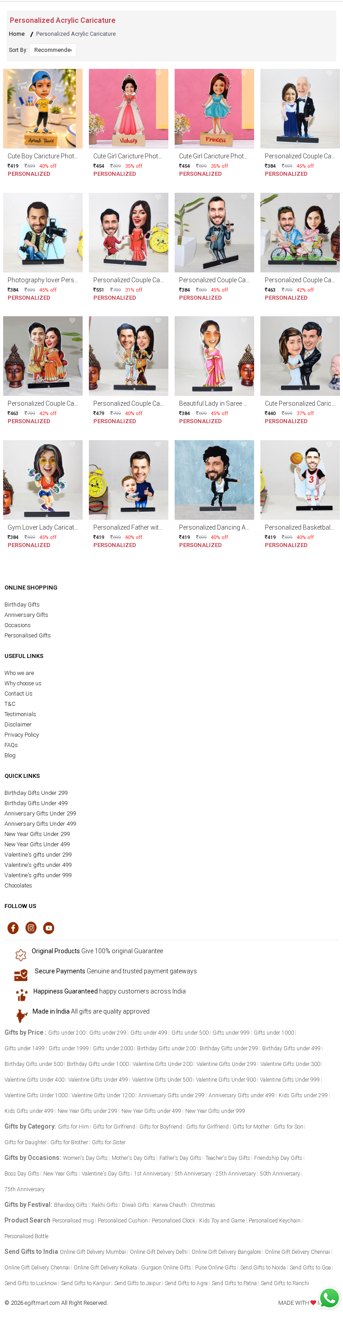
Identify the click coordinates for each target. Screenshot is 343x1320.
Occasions (17, 625)
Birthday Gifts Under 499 (35, 803)
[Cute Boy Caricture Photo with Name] (43, 108)
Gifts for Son (288, 1127)
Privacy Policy (21, 734)
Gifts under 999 (231, 1033)
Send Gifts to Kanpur (85, 1283)
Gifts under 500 (190, 1033)
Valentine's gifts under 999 (37, 875)
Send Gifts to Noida (263, 1268)
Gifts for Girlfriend (114, 1127)
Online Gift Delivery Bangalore (226, 1252)
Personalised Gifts (27, 635)
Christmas (203, 1205)
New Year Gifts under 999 (215, 1111)
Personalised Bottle (26, 1236)
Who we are (19, 673)
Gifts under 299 (107, 1033)
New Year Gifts (60, 1174)
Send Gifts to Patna (234, 1283)
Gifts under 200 (66, 1033)
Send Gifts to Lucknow (30, 1283)
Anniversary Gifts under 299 (171, 1095)
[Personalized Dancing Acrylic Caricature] (214, 479)
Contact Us (18, 693)
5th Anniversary (193, 1174)
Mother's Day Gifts (133, 1158)
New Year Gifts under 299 (87, 1111)
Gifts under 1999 (69, 1048)
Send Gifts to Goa (310, 1268)
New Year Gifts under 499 (151, 1111)
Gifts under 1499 (24, 1048)
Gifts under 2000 (113, 1048)
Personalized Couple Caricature (137, 280)
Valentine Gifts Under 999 (290, 1080)
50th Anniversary (280, 1174)
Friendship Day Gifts (278, 1158)
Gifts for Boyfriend (160, 1127)
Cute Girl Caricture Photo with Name (143, 156)
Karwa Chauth (170, 1205)
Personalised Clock (173, 1221)
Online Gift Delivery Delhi (159, 1252)
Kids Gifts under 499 (29, 1111)
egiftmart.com (42, 1302)
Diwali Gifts (135, 1205)
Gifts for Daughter (25, 1142)
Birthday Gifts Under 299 (35, 792)
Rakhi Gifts (105, 1205)
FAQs (11, 745)
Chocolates (18, 885)
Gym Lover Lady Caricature (45, 527)
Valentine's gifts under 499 (37, 865)
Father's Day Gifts (180, 1158)
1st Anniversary (152, 1174)
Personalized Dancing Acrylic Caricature (235, 527)
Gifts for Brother (69, 1142)
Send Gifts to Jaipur (137, 1283)
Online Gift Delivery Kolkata (105, 1268)
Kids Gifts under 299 (303, 1095)
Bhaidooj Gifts (71, 1205)
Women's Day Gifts (85, 1158)
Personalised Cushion (123, 1221)
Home (17, 33)
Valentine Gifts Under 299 (226, 1064)
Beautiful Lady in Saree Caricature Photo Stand (244, 403)
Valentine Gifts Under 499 (98, 1080)
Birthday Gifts (22, 604)
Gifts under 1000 (274, 1033)
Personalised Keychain (275, 1221)
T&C (10, 703)
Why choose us (23, 683)
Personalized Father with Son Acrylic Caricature (159, 527)
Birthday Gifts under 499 (291, 1048)
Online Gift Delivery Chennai (297, 1252)
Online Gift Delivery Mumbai (93, 1252)
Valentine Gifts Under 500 (162, 1080)
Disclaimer (18, 724)
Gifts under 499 (148, 1033)
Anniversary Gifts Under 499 (40, 823)
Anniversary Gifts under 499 (242, 1095)
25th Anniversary (236, 1174)
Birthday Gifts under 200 (166, 1048)
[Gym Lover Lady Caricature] (43, 479)
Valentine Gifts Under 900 (226, 1080)
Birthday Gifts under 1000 (98, 1064)
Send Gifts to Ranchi (285, 1283)
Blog (10, 755)
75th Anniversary (24, 1189)
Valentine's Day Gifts (106, 1174)
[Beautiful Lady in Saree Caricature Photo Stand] (214, 355)
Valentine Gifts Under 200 (162, 1064)
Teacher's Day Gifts (227, 1158)
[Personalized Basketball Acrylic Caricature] (300, 479)
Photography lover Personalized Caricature (68, 280)
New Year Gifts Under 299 (37, 834)
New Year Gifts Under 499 (37, 844)
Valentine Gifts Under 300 (290, 1064)
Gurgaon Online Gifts (166, 1268)
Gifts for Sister (108, 1142)
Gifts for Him (73, 1127)
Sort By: (18, 50)
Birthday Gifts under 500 (33, 1064)
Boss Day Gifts (21, 1174)
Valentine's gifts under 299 (37, 854)
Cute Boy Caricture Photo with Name (58, 156)
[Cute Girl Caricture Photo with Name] (128, 108)
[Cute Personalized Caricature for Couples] (300, 355)
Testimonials (20, 714)
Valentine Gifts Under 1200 (102, 1095)
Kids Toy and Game (222, 1221)
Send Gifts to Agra (186, 1283)
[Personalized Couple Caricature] (300, 108)
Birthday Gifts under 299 (229, 1048)
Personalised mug (73, 1221)
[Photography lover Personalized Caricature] (43, 232)
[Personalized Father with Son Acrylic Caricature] (128, 479)
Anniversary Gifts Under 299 (40, 813)
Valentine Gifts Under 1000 (35, 1095)
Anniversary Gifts (26, 614)
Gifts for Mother (251, 1127)
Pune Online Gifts (215, 1268)
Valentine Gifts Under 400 (34, 1080)
